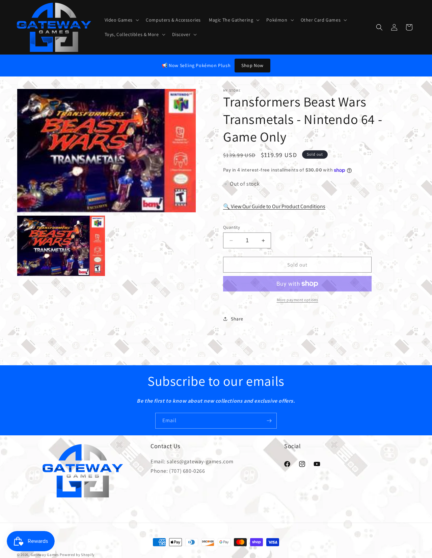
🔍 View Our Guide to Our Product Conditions (274, 206)
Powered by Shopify (77, 554)
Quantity (231, 227)
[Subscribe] (269, 421)
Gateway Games (45, 554)
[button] (121, 20)
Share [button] (237, 319)
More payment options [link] (297, 299)
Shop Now (252, 65)
